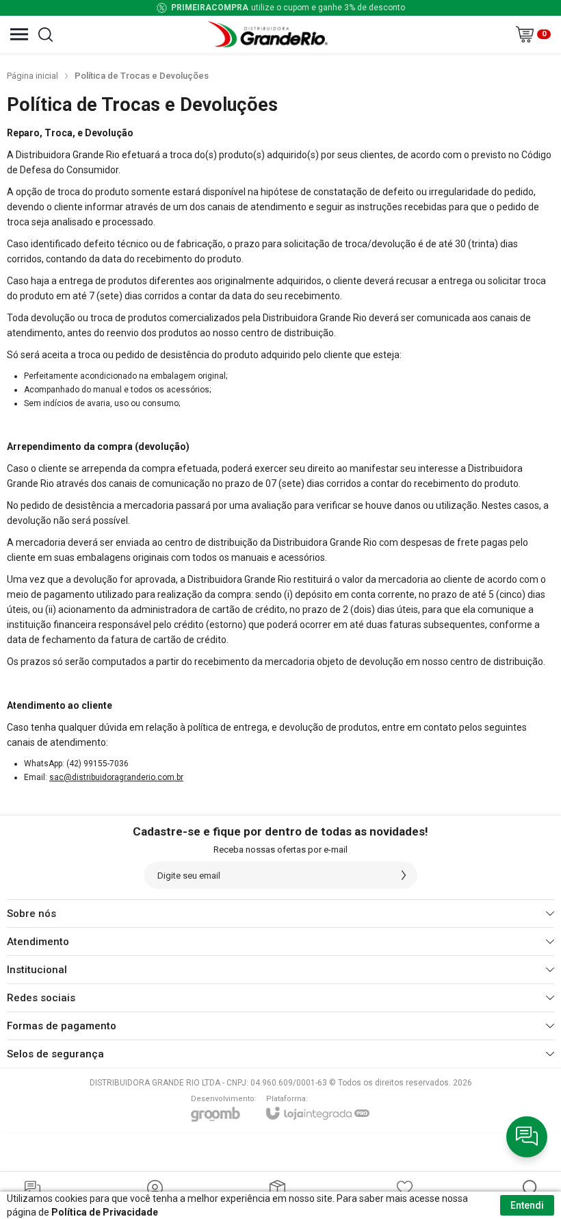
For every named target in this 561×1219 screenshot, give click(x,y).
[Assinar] (403, 875)
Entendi (527, 1205)
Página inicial (32, 76)
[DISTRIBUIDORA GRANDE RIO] (270, 34)
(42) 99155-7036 (97, 763)
